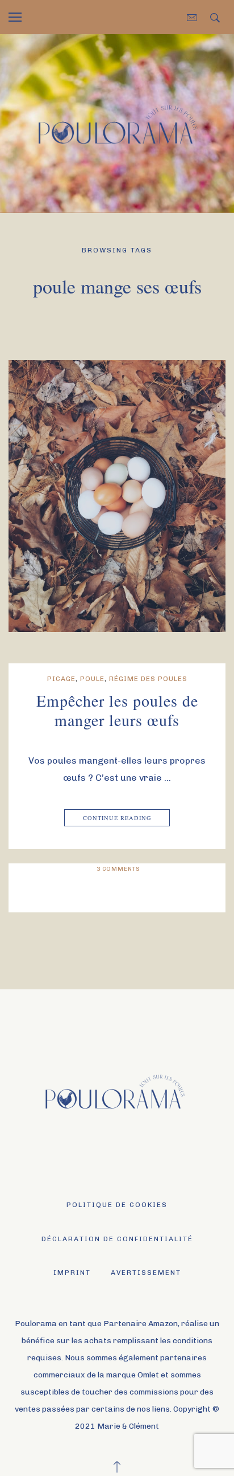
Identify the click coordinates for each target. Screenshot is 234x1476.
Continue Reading (117, 818)
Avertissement (146, 1273)
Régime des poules (148, 679)
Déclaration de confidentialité (117, 1239)
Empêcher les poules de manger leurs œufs (117, 710)
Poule (92, 679)
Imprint (72, 1273)
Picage (61, 679)
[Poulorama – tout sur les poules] (117, 122)
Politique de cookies (117, 1205)
